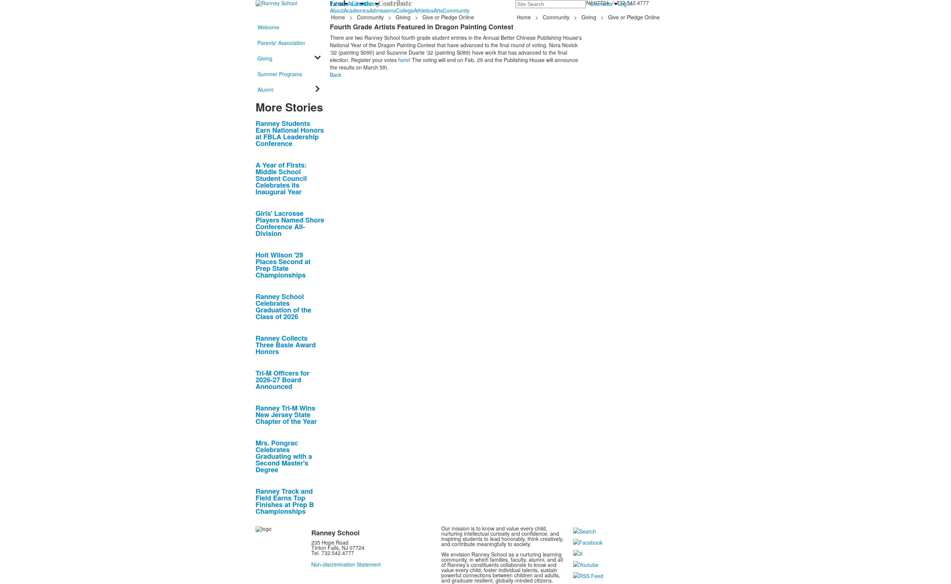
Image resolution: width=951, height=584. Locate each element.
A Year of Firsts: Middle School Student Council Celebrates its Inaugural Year (281, 178)
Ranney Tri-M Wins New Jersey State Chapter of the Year (286, 414)
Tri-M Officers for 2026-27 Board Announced (282, 379)
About (337, 10)
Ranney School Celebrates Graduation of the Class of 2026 (283, 306)
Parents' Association (281, 42)
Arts (438, 10)
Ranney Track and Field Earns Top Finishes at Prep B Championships (285, 501)
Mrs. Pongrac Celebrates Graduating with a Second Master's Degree (284, 456)
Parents (339, 3)
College (405, 10)
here (403, 60)
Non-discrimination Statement (346, 564)
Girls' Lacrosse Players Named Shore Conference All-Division (290, 223)
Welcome (268, 27)
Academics (356, 10)
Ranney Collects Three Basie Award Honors (286, 344)
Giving (371, 3)
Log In (625, 3)
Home (339, 17)
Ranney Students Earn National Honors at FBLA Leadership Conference (290, 133)
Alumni (356, 3)
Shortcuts (601, 3)
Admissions (382, 10)
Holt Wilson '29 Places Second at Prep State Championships (283, 265)
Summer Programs (279, 74)
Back (335, 74)
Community (456, 10)
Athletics (424, 10)
